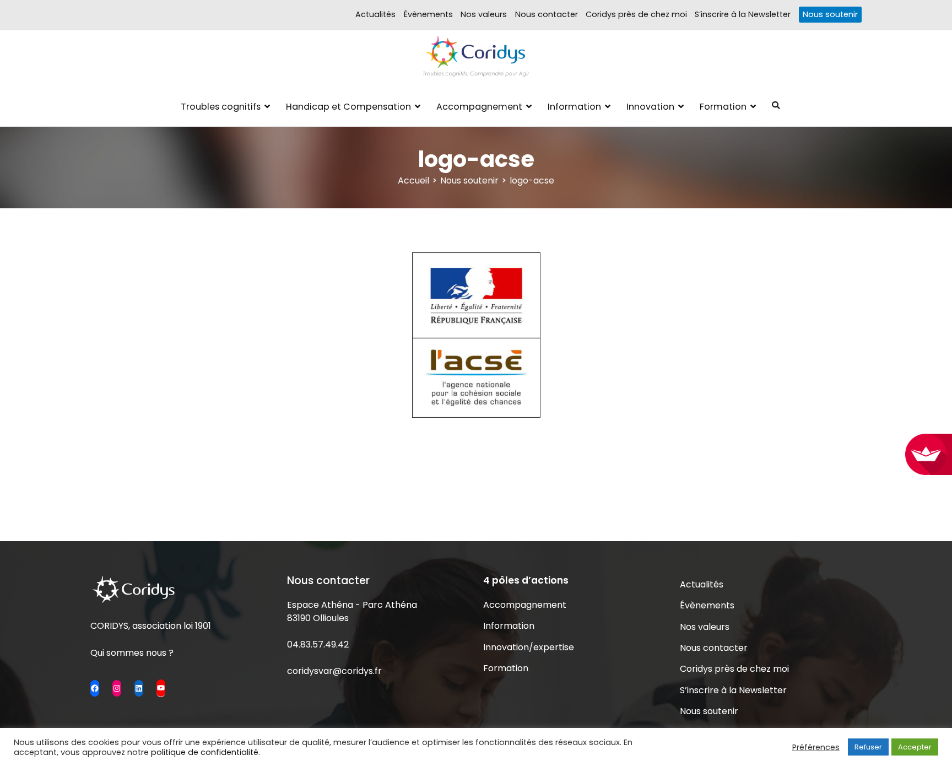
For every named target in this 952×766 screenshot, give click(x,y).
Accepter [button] (915, 747)
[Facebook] (94, 688)
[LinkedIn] (138, 688)
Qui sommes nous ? (132, 652)
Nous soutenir (830, 14)
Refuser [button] (868, 747)
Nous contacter (546, 14)
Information (574, 106)
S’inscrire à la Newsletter (743, 14)
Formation (723, 106)
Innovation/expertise (528, 647)
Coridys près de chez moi (636, 14)
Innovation (650, 106)
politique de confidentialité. (205, 752)
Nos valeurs (484, 14)
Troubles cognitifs (221, 106)
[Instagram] (116, 688)
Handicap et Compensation (348, 106)
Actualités (375, 14)
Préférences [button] (816, 747)
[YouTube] (160, 687)
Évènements (428, 14)
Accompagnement (479, 106)
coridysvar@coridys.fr (334, 671)
